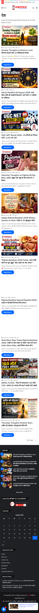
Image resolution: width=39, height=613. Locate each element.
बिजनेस (12, 604)
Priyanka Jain (6, 132)
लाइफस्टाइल (20, 601)
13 (19, 529)
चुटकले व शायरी (29, 601)
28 (24, 537)
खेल (35, 601)
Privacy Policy (5, 563)
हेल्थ (9, 604)
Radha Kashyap (7, 257)
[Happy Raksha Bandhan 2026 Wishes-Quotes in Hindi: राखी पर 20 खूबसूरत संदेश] (19, 203)
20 (19, 533)
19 (14, 533)
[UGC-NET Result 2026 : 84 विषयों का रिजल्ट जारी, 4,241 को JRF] (19, 121)
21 (24, 533)
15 (29, 529)
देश (11, 601)
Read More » (8, 65)
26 (14, 537)
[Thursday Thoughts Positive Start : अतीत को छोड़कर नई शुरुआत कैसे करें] (19, 408)
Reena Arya (6, 215)
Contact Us (4, 560)
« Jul (2, 545)
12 (14, 529)
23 (35, 533)
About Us (4, 557)
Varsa (4, 90)
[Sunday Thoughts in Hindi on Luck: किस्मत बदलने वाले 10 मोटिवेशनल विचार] (19, 36)
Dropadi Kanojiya (7, 47)
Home (3, 554)
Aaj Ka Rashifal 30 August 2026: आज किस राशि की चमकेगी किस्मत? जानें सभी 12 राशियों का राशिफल (18, 95)
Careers (3, 568)
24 (4, 537)
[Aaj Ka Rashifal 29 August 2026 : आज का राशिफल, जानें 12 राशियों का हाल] (6, 485)
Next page (30, 440)
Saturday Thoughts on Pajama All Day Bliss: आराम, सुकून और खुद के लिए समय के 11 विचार (18, 178)
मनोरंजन (14, 601)
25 (9, 537)
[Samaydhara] (19, 7)
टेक (24, 601)
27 (19, 537)
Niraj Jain (5, 297)
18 (9, 533)
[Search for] (37, 8)
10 (4, 529)
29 (30, 537)
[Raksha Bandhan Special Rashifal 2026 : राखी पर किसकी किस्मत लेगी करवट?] (19, 286)
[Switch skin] (33, 8)
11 (9, 529)
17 (4, 533)
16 (35, 529)
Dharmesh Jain (7, 337)
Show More (19, 492)
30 (35, 537)
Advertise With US (6, 571)
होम (3, 601)
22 (30, 533)
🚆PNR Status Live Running (23, 604)
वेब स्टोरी (7, 601)
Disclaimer (4, 565)
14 (24, 529)
